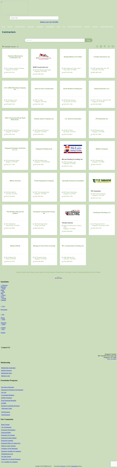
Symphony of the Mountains (9, 448)
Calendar (3, 300)
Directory (3, 287)
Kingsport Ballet (6, 432)
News (2, 297)
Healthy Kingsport (6, 398)
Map (2, 293)
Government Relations (7, 395)
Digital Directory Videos (106, 26)
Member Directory (6, 370)
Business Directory (21, 272)
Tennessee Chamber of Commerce (11, 451)
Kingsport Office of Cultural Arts (10, 443)
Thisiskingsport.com (7, 454)
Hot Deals (87, 26)
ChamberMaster (74, 466)
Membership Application (8, 368)
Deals (2, 290)
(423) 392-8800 (53, 22)
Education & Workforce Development (12, 390)
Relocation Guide (7, 408)
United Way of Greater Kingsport (10, 459)
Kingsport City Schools (8, 435)
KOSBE (3, 403)
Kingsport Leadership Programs (10, 406)
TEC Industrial (96, 191)
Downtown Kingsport (7, 387)
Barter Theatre (5, 424)
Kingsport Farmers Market (8, 438)
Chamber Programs (20, 26)
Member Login (44, 22)
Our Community (50, 26)
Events (58, 26)
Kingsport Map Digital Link (75, 26)
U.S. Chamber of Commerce (9, 462)
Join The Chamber (96, 272)
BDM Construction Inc (40, 67)
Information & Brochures (84, 272)
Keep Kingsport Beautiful (8, 400)
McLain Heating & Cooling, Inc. (72, 159)
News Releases (31, 272)
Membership (31, 26)
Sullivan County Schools (8, 446)
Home (3, 26)
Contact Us (75, 272)
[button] (3, 46)
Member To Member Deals (57, 272)
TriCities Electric (67, 223)
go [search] (89, 40)
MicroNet (63, 466)
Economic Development (8, 430)
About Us (9, 26)
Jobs (64, 26)
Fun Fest (3, 392)
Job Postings (68, 272)
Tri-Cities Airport (6, 456)
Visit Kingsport (5, 412)
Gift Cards (95, 26)
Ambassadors (39, 26)
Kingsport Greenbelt (7, 440)
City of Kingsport (6, 427)
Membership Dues (6, 373)
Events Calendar (40, 272)
